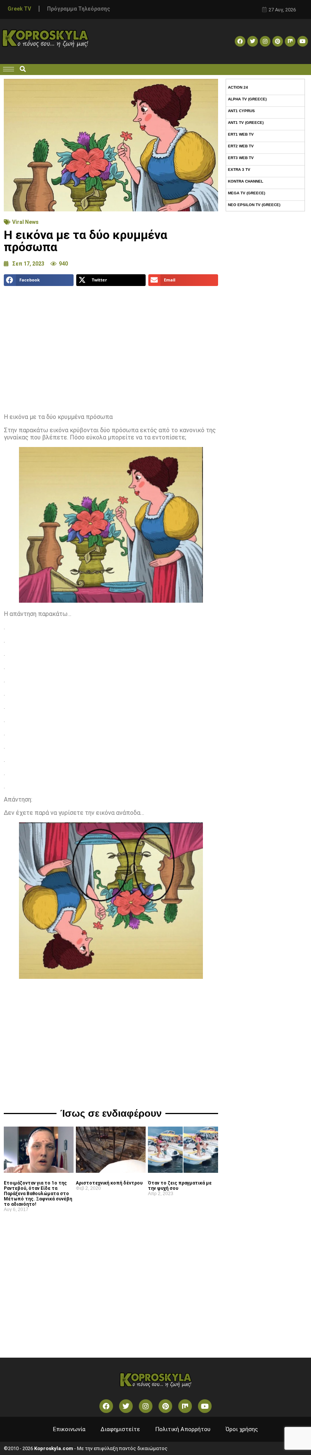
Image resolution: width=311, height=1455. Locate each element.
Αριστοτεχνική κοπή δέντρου (109, 1183)
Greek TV (19, 9)
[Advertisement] (111, 347)
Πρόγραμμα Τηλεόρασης (78, 9)
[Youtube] (302, 41)
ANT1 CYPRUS (241, 111)
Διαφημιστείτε (120, 1429)
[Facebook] (240, 41)
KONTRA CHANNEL (245, 181)
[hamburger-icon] (8, 69)
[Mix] (290, 41)
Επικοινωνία (69, 1429)
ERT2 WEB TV (241, 146)
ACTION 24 (238, 87)
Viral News (25, 222)
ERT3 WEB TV (241, 158)
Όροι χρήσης (242, 1429)
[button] (22, 69)
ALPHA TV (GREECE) (247, 99)
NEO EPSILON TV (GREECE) (254, 205)
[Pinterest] (277, 41)
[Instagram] (265, 41)
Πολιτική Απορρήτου (182, 1429)
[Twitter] (252, 41)
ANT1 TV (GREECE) (246, 122)
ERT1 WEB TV (241, 134)
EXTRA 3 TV (239, 169)
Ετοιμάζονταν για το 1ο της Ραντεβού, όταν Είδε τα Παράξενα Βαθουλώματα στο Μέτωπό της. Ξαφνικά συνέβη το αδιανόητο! (38, 1193)
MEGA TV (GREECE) (246, 193)
